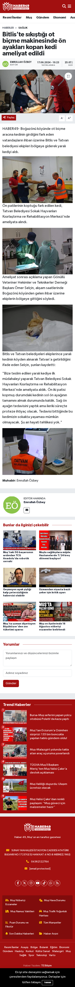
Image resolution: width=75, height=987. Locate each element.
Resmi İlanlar (12, 17)
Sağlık (22, 28)
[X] (24, 883)
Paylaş (11, 117)
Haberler (8, 28)
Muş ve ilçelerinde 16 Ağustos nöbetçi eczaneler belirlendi (52, 626)
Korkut (30, 951)
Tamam (47, 983)
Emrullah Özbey (34, 502)
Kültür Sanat (43, 951)
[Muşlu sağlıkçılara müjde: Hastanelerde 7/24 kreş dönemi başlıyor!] (55, 540)
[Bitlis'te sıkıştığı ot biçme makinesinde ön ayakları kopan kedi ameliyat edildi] (37, 91)
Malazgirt (58, 951)
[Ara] (64, 6)
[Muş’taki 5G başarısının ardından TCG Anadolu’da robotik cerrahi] (19, 540)
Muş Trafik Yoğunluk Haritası (53, 913)
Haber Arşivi (51, 933)
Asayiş (24, 947)
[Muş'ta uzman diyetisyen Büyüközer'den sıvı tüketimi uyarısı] (19, 611)
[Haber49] (16, 6)
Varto (52, 955)
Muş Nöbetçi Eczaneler (15, 902)
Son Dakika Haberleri (21, 933)
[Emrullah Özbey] (12, 504)
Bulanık (44, 947)
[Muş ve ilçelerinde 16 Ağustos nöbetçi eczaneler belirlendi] (55, 611)
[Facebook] (18, 883)
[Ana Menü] (69, 6)
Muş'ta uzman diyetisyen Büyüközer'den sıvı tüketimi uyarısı (19, 626)
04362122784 (40, 861)
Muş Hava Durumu (54, 900)
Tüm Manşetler (52, 922)
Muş (29, 17)
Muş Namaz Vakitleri (22, 911)
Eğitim (53, 947)
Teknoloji (41, 955)
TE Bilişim (46, 965)
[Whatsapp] (51, 883)
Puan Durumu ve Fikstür (17, 924)
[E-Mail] (27, 510)
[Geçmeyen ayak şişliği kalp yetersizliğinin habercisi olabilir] (19, 577)
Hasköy (19, 951)
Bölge (34, 947)
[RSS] (57, 883)
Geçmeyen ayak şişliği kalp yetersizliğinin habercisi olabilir (17, 592)
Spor (31, 955)
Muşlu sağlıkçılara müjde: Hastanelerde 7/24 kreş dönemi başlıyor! (55, 555)
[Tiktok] (44, 883)
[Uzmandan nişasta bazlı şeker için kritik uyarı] (55, 577)
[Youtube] (38, 883)
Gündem (42, 17)
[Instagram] (31, 883)
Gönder (11, 683)
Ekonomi (59, 17)
